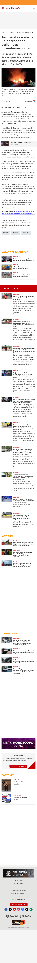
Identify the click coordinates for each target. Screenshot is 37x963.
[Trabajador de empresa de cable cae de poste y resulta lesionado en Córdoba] (7, 660)
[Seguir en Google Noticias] (33, 101)
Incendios (26, 233)
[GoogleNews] (22, 909)
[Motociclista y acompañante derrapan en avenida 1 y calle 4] (7, 259)
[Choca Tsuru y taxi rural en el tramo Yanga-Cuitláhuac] (7, 267)
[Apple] (26, 909)
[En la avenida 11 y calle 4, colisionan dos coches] (7, 275)
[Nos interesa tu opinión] (18, 873)
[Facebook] (5, 909)
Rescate (15, 233)
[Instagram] (18, 909)
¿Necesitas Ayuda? (18, 904)
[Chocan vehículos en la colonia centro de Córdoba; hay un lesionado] (7, 304)
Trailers (5, 233)
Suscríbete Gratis (18, 766)
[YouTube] (14, 909)
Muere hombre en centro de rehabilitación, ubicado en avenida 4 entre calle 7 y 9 (18, 214)
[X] (10, 909)
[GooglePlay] (31, 909)
